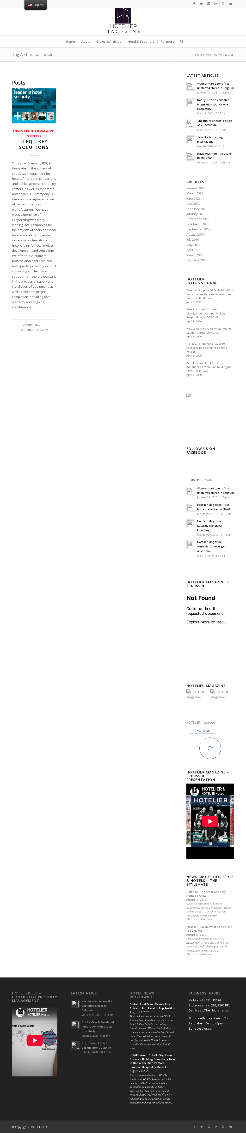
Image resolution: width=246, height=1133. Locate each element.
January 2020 (195, 214)
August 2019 (195, 234)
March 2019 (194, 255)
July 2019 (192, 239)
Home (218, 54)
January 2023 (195, 188)
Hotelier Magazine (40, 131)
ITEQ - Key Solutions (34, 144)
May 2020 (193, 203)
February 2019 (196, 260)
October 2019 (196, 224)
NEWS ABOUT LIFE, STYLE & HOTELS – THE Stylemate (210, 880)
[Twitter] (201, 3)
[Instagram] (208, 3)
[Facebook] (194, 3)
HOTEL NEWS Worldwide (142, 995)
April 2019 (193, 250)
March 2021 (194, 193)
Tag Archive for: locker (32, 54)
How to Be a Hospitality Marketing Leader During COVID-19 (208, 330)
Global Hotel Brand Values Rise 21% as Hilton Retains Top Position (152, 1006)
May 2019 (193, 245)
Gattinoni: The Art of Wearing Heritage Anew (205, 894)
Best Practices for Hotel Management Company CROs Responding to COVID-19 (205, 313)
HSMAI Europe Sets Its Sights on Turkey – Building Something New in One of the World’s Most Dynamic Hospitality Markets (152, 1061)
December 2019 (197, 219)
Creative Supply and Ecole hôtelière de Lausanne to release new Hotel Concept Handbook (209, 294)
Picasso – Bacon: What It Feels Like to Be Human (209, 929)
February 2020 (196, 209)
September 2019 (198, 229)
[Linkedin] (215, 3)
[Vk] (230, 3)
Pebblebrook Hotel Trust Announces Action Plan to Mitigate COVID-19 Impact (209, 367)
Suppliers (34, 136)
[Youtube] (223, 3)
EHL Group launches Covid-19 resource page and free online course (206, 348)
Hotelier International (201, 281)
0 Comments (31, 324)
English (19, 131)
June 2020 (193, 198)
